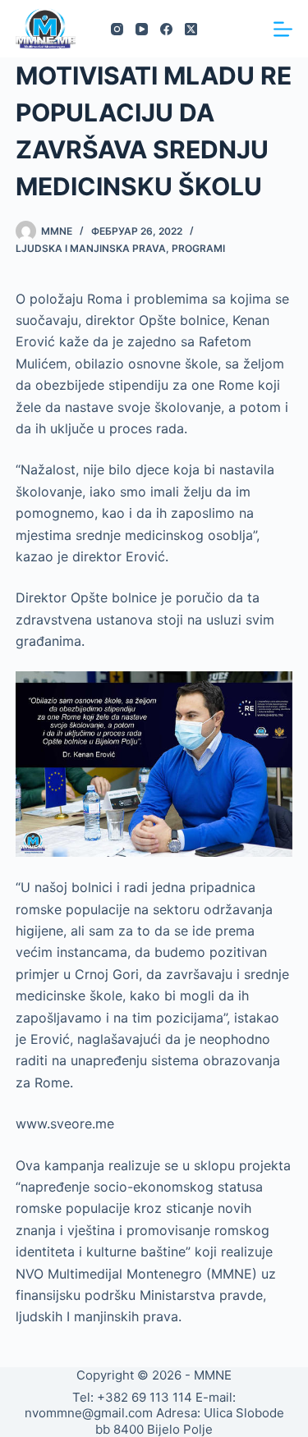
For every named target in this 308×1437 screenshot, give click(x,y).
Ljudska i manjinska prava (91, 248)
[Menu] (283, 29)
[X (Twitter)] (191, 29)
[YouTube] (142, 29)
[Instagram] (117, 29)
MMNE (213, 1375)
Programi (198, 248)
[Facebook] (166, 29)
